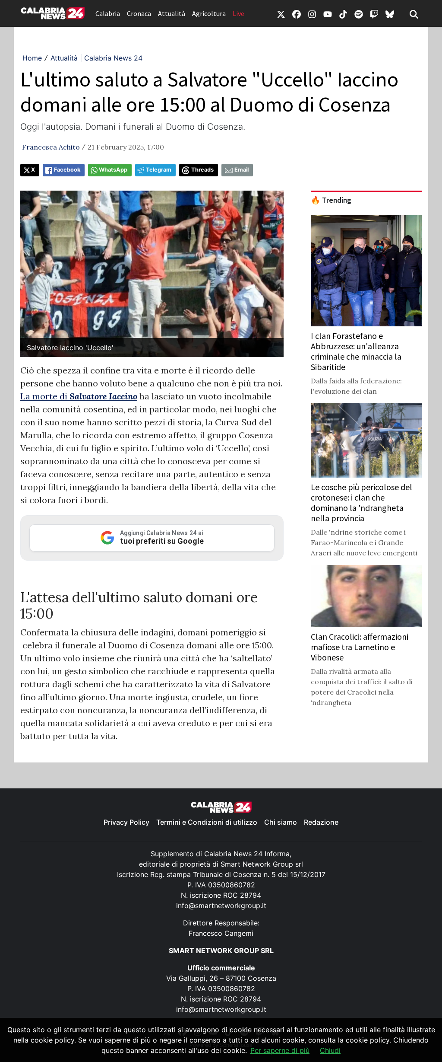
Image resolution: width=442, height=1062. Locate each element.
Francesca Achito (51, 147)
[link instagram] (312, 13)
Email (241, 169)
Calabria (107, 13)
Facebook (67, 169)
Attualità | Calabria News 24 (96, 58)
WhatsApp (113, 169)
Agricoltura (209, 13)
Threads (202, 169)
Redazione (321, 822)
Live (238, 13)
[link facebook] (296, 13)
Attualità (171, 13)
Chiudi (330, 1050)
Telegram (158, 169)
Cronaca (139, 13)
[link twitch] (374, 13)
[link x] (281, 13)
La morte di (78, 396)
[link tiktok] (343, 13)
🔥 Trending (331, 200)
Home (32, 58)
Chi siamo (280, 822)
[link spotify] (358, 13)
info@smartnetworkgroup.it (221, 905)
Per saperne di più (279, 1050)
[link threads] (390, 13)
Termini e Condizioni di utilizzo (206, 822)
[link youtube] (327, 13)
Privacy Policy (126, 822)
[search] (414, 13)
